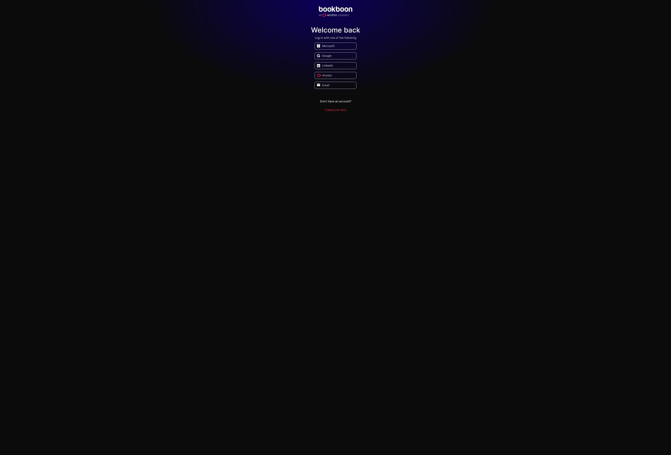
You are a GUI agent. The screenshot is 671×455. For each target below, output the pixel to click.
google (326, 55)
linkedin (327, 65)
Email (325, 85)
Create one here (335, 110)
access (327, 75)
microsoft (328, 46)
